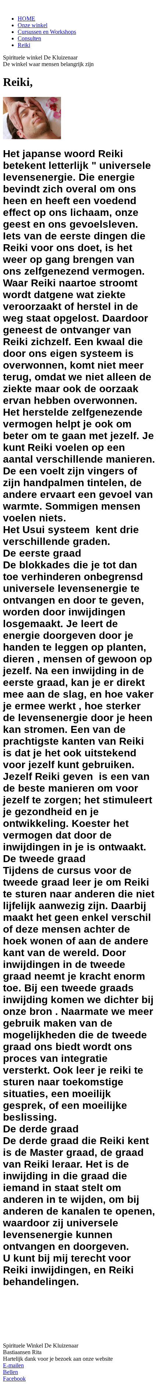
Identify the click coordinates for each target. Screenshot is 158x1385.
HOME (26, 18)
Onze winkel (32, 25)
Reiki (24, 45)
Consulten (29, 38)
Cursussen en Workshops (47, 32)
